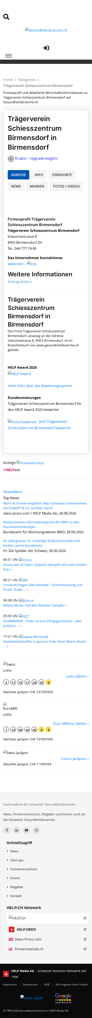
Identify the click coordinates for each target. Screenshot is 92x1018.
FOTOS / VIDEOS (66, 186)
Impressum (10, 984)
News (14, 851)
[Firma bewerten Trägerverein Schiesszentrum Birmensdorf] (22, 421)
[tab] (7, 491)
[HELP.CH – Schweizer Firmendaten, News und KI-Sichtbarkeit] (48, 918)
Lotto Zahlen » (77, 676)
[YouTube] (26, 830)
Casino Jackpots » (75, 758)
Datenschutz (31, 984)
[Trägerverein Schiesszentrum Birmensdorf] (24, 373)
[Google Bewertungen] (63, 998)
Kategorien (27, 79)
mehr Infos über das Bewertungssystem (40, 385)
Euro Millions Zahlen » (71, 723)
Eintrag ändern (20, 281)
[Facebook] (6, 830)
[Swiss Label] (31, 998)
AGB (47, 984)
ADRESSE (18, 174)
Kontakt (16, 896)
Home (8, 79)
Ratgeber (16, 887)
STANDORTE (62, 174)
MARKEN (37, 186)
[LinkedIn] (16, 830)
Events (15, 878)
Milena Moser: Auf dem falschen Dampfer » (35, 605)
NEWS (16, 186)
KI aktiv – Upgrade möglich (36, 158)
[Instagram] (36, 830)
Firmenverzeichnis (23, 869)
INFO (39, 174)
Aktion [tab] (17, 491)
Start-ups (17, 860)
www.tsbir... (17, 263)
